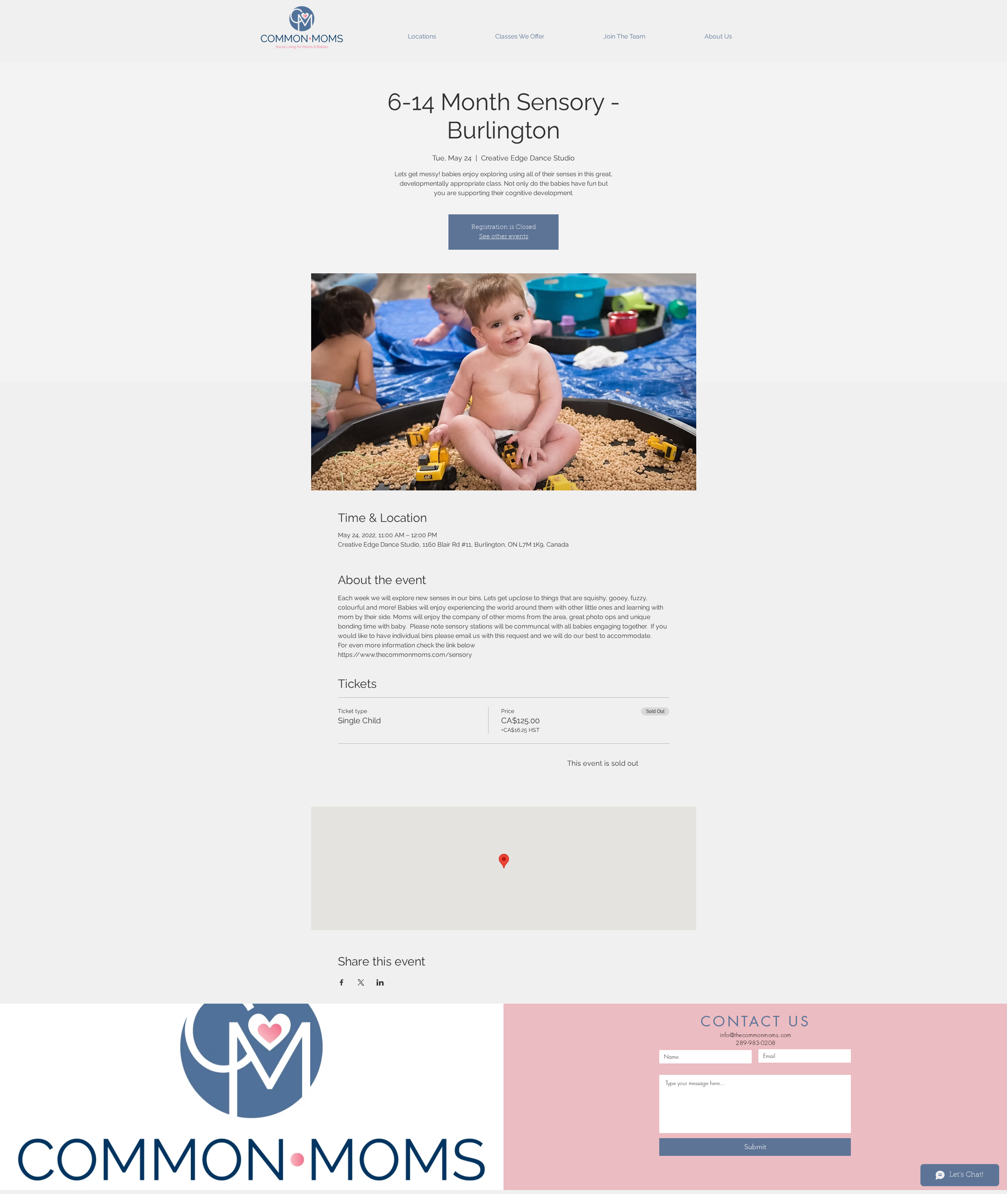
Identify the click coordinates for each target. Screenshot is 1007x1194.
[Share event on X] (361, 982)
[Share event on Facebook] (341, 982)
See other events (503, 237)
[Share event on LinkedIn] (380, 982)
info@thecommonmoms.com (755, 1035)
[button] (422, 33)
